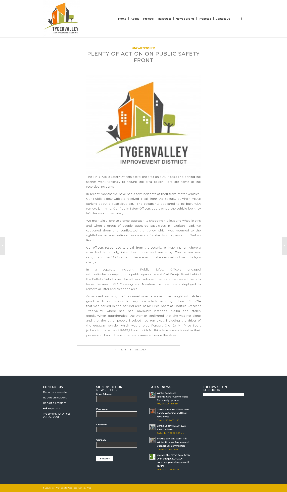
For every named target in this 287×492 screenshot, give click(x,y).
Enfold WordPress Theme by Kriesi (76, 488)
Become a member (55, 392)
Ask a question (52, 408)
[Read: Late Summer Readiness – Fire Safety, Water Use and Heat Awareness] (152, 411)
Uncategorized (143, 48)
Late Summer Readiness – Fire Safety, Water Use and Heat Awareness (173, 413)
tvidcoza (139, 349)
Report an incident (55, 397)
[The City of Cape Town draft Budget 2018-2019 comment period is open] (2, 246)
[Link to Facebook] (241, 18)
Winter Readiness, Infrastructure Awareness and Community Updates (172, 396)
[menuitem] (122, 18)
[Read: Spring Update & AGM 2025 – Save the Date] (152, 427)
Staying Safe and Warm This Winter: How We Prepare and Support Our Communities (173, 442)
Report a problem (54, 402)
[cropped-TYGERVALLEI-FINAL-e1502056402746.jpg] (61, 18)
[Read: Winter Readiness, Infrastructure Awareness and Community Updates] (152, 395)
